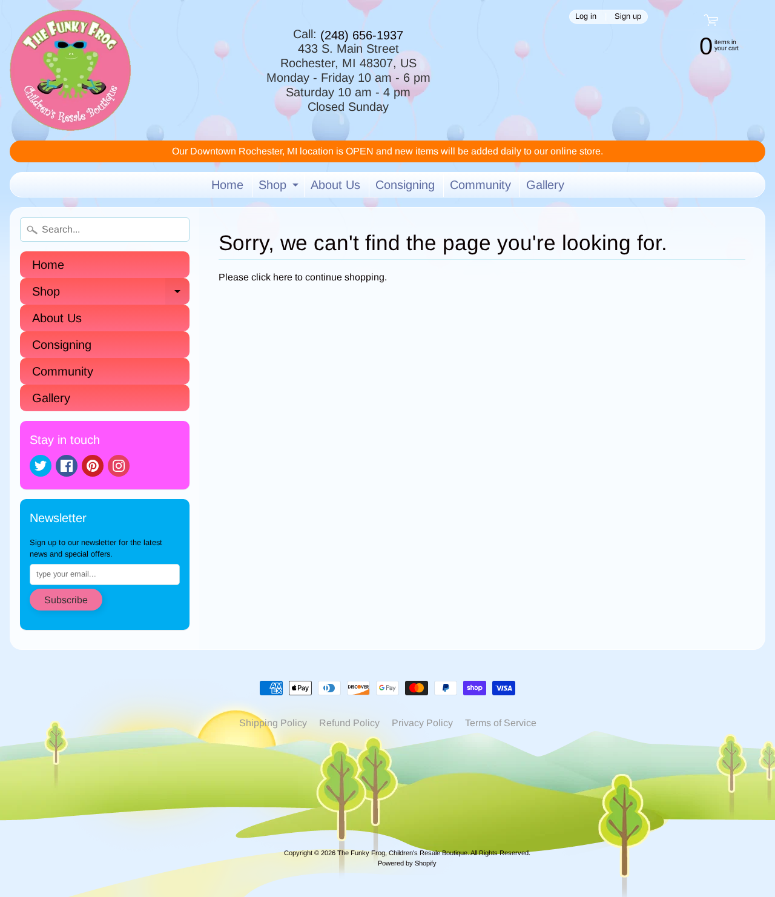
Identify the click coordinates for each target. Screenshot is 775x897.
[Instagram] (119, 466)
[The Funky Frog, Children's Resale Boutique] (70, 70)
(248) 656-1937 (361, 35)
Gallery (545, 184)
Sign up (628, 17)
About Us (335, 184)
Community (480, 184)
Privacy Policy (422, 723)
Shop (280, 187)
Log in (585, 17)
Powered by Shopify (407, 863)
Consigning (405, 184)
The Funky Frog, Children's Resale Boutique (402, 852)
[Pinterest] (93, 466)
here (282, 277)
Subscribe (66, 600)
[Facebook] (67, 466)
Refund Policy (349, 723)
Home (227, 184)
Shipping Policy (273, 723)
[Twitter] (40, 466)
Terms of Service (500, 723)
